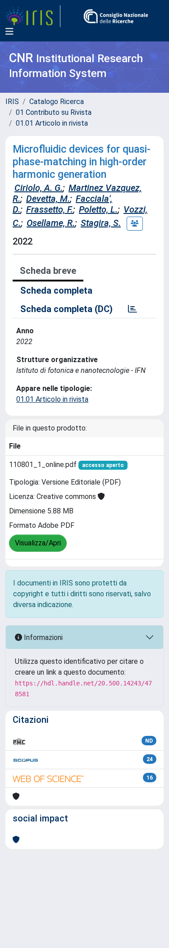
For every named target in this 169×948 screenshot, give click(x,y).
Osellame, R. (51, 223)
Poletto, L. (98, 209)
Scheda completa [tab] (56, 290)
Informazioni (42, 637)
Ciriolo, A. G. (38, 187)
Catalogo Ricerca (56, 101)
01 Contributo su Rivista (53, 112)
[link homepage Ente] (115, 16)
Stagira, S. (101, 223)
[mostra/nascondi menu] (9, 31)
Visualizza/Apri (38, 543)
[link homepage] (32, 16)
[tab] (132, 308)
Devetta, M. (48, 198)
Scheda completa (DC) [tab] (66, 309)
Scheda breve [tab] (48, 270)
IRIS (12, 101)
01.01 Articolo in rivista (52, 123)
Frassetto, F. (49, 209)
